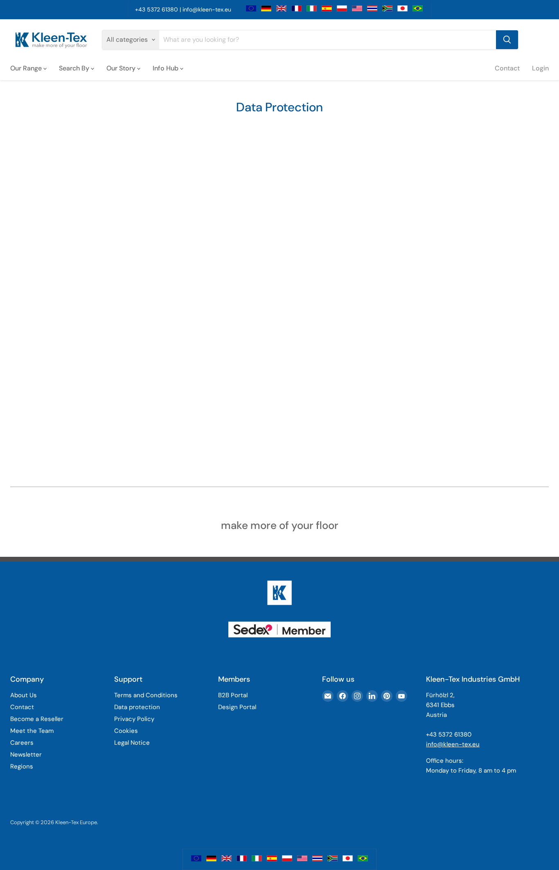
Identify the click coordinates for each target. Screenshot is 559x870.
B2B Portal (233, 695)
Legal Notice (132, 743)
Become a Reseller (36, 719)
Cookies (126, 731)
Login (540, 67)
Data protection (137, 707)
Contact (507, 67)
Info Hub (166, 67)
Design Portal (237, 707)
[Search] (507, 39)
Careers (22, 743)
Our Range (26, 67)
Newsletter (26, 754)
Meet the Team (32, 731)
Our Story (121, 67)
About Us (23, 695)
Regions (21, 766)
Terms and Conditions (146, 695)
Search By (75, 67)
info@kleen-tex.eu (207, 9)
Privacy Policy (134, 719)
